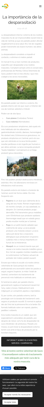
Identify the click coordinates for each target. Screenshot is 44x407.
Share (7, 368)
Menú (40, 6)
